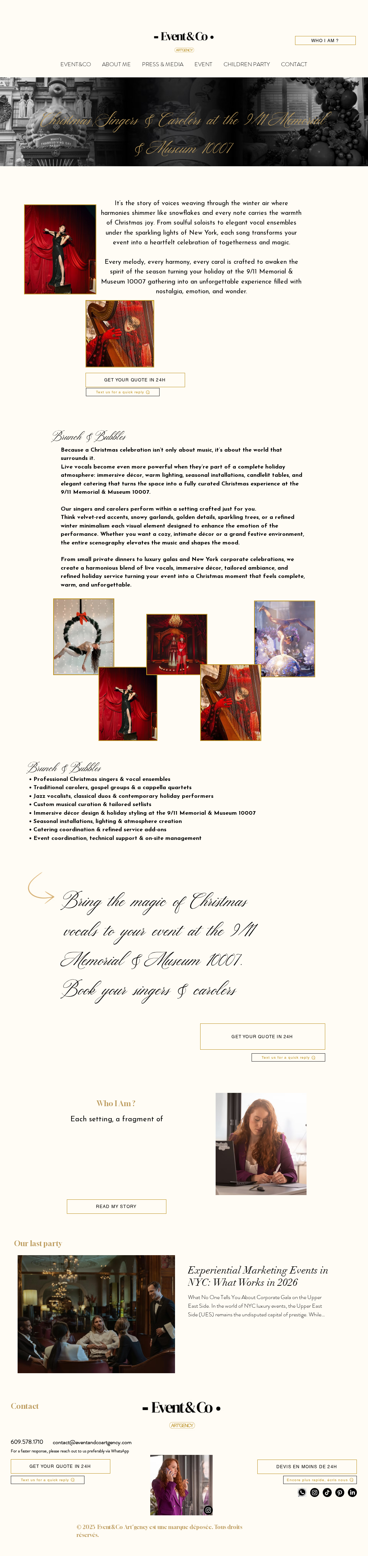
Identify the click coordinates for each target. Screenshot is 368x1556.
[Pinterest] (339, 1492)
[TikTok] (327, 1492)
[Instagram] (208, 1510)
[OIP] (302, 1492)
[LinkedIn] (352, 1492)
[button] (27, 1442)
